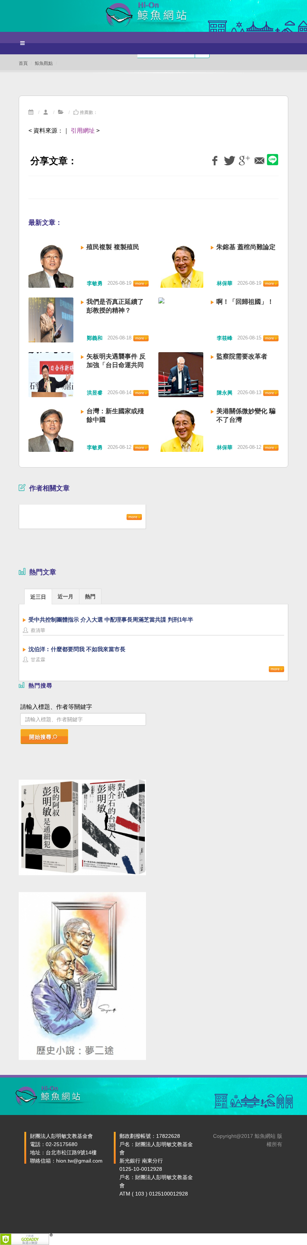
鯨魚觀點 (44, 63)
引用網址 (83, 130)
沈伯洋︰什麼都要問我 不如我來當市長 (76, 649)
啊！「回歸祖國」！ (245, 301)
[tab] (38, 596)
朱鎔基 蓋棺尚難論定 (246, 247)
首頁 (23, 63)
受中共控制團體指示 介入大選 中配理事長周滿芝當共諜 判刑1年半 (110, 619)
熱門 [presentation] (90, 596)
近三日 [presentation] (38, 597)
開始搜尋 (40, 737)
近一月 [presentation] (65, 596)
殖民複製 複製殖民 (112, 247)
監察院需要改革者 (241, 356)
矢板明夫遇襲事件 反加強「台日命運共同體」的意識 (116, 365)
